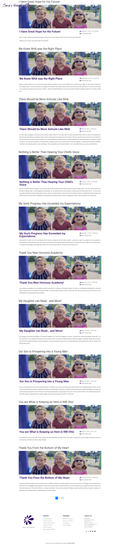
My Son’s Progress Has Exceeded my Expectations (50, 204)
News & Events (100, 5)
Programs (79, 5)
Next (62, 498)
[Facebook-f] (86, 531)
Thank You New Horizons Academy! (41, 253)
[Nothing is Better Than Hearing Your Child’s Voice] (60, 167)
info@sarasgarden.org (91, 524)
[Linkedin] (91, 531)
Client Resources (112, 5)
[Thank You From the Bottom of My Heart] (60, 463)
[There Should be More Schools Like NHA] (60, 114)
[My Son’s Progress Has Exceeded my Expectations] (60, 218)
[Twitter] (93, 531)
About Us (59, 5)
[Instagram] (88, 531)
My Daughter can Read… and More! (40, 301)
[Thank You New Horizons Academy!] (60, 267)
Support (88, 5)
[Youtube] (95, 531)
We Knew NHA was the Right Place (40, 49)
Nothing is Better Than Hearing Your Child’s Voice (49, 152)
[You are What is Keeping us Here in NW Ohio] (60, 417)
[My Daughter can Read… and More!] (60, 316)
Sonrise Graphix (71, 543)
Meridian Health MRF (60, 546)
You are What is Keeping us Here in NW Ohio (46, 402)
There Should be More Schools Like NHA (44, 99)
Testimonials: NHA (86, 33)
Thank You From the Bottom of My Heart (44, 448)
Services (68, 5)
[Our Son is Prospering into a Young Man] (60, 366)
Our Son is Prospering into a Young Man (43, 351)
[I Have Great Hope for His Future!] (60, 16)
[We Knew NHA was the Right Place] (60, 64)
